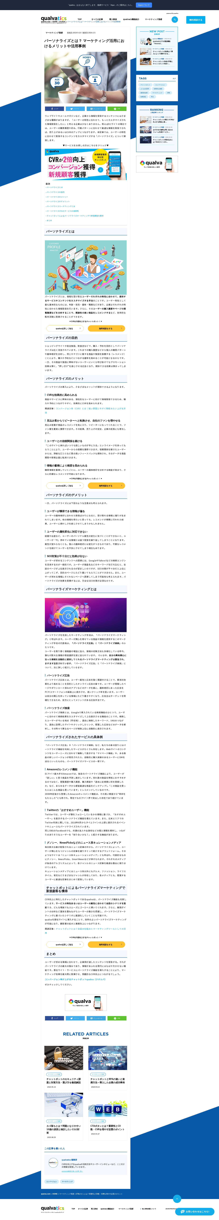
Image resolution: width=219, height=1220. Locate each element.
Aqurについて (144, 5)
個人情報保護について (149, 1209)
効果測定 (143, 97)
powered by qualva (172, 13)
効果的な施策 (158, 89)
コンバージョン (160, 85)
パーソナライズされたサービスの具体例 (63, 211)
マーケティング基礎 (153, 19)
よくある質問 (145, 89)
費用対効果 (144, 93)
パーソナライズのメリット (57, 197)
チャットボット (145, 85)
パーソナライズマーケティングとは (61, 206)
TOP (80, 19)
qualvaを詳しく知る (64, 328)
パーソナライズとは (55, 187)
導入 (152, 97)
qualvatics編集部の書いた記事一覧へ (72, 1171)
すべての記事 (97, 19)
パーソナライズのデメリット (58, 202)
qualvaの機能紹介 (131, 19)
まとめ (49, 221)
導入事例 (113, 19)
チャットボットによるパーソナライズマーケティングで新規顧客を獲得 (75, 216)
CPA (168, 93)
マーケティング (157, 93)
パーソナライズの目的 (55, 192)
